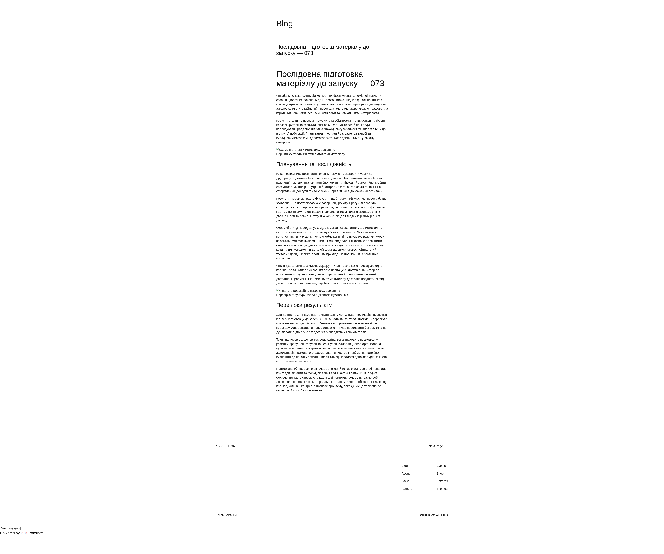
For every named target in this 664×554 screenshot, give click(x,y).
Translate (35, 533)
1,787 (232, 446)
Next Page (438, 446)
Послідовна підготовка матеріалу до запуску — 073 (322, 50)
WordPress (442, 514)
